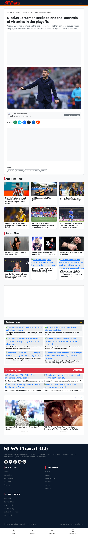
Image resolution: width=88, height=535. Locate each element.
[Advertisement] (44, 48)
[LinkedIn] (33, 122)
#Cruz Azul (19, 170)
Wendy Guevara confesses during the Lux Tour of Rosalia (43, 253)
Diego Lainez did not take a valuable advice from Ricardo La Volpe (16, 225)
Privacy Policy (9, 505)
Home (9, 12)
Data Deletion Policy (11, 512)
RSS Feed (7, 482)
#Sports (43, 170)
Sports (18, 12)
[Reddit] (38, 122)
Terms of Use (9, 502)
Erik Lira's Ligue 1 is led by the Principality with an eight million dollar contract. (71, 225)
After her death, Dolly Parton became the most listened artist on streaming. (43, 270)
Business (48, 482)
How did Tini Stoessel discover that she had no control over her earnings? (16, 276)
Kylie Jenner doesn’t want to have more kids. (15, 253)
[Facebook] (24, 122)
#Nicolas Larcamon (32, 170)
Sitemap (7, 485)
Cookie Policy (9, 508)
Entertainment (50, 478)
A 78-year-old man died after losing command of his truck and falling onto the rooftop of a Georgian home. (71, 273)
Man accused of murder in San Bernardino (71, 253)
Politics (48, 488)
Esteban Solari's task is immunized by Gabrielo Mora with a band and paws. (43, 225)
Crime (47, 485)
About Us (7, 498)
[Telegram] (20, 122)
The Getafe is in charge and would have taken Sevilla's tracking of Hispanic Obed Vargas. (15, 200)
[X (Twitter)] (29, 122)
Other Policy (8, 515)
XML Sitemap (9, 478)
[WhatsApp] (15, 122)
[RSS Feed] (20, 462)
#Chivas (10, 170)
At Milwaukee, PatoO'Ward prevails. (42, 199)
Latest (32, 533)
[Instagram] (15, 462)
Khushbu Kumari (20, 114)
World (47, 472)
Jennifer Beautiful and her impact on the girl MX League (71, 199)
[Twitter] (10, 462)
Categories (72, 533)
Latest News (8, 475)
